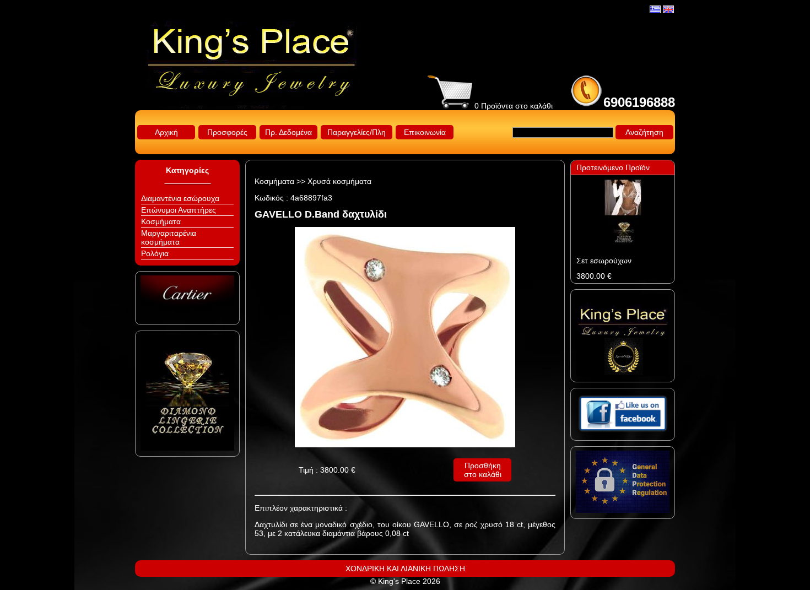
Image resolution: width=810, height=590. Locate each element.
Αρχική (166, 132)
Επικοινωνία (425, 132)
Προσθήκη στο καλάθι (482, 470)
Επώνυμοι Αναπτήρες (178, 209)
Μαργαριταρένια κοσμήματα (168, 237)
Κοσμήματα (161, 221)
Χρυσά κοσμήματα (339, 181)
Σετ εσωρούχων (603, 260)
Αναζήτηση (644, 132)
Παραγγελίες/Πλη (356, 132)
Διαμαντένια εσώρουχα (180, 198)
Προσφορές (227, 132)
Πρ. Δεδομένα (288, 132)
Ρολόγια (155, 253)
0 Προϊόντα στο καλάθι (512, 105)
